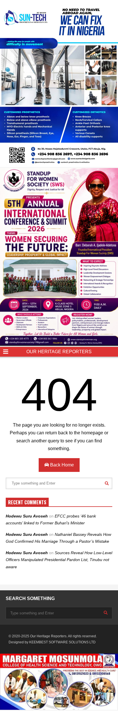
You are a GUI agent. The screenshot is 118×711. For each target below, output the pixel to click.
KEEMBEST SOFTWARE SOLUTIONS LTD (62, 642)
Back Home (61, 464)
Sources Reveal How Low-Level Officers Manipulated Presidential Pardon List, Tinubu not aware (59, 559)
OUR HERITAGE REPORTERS (59, 351)
